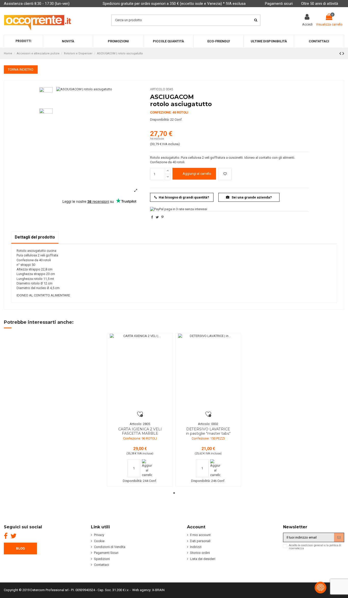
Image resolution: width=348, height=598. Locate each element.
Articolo (157, 89)
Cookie (99, 541)
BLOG (20, 548)
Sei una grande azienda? (251, 197)
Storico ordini (200, 553)
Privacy (99, 535)
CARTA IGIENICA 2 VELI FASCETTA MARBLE (140, 431)
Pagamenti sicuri (279, 3)
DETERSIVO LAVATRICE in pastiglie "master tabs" (208, 431)
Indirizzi (196, 547)
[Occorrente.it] (37, 20)
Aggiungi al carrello (197, 174)
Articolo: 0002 (208, 424)
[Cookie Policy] (320, 587)
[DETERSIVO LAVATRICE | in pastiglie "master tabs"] (208, 373)
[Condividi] (152, 217)
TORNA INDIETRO (20, 69)
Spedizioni (102, 559)
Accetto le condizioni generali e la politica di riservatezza (315, 547)
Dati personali (200, 541)
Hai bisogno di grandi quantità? (184, 197)
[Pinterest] (162, 217)
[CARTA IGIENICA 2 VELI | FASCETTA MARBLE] (140, 373)
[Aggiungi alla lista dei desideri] (225, 174)
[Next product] (343, 53)
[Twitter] (13, 536)
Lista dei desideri (202, 559)
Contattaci (101, 565)
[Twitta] (157, 217)
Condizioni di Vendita (109, 547)
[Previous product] (340, 53)
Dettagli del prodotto (35, 237)
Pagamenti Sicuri (106, 553)
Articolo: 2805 (140, 424)
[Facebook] (6, 536)
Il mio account (200, 535)
